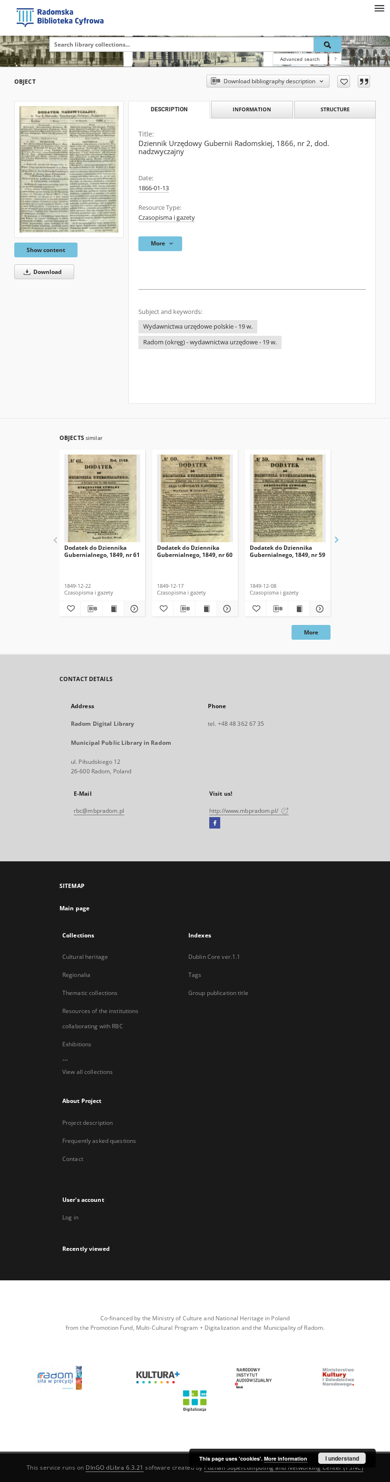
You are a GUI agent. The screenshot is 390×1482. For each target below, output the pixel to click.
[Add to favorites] (343, 81)
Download (47, 272)
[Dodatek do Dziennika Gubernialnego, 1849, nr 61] (102, 499)
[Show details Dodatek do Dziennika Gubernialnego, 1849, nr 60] (225, 609)
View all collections (87, 1072)
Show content (46, 250)
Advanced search (300, 59)
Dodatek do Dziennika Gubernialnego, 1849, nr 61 (102, 551)
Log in (70, 1217)
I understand (342, 1458)
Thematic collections (89, 993)
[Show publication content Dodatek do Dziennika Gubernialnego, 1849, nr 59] (298, 609)
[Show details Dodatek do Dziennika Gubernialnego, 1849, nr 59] (318, 609)
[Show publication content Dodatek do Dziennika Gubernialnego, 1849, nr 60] (205, 609)
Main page (74, 908)
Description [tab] (169, 109)
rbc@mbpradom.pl (99, 811)
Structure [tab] (335, 109)
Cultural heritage (85, 957)
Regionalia (76, 975)
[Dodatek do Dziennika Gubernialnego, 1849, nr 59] (287, 499)
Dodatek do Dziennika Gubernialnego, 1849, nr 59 (287, 551)
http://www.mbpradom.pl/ (244, 811)
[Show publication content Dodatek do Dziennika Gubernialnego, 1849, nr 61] (113, 609)
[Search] (327, 44)
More (311, 632)
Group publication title (218, 993)
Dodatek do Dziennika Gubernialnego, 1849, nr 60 (195, 551)
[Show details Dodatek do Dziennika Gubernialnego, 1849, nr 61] (133, 609)
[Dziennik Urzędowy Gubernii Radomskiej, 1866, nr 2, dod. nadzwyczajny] (69, 169)
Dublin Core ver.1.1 (214, 957)
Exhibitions (76, 1044)
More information (285, 1458)
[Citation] (364, 81)
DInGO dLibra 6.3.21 (115, 1467)
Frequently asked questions (99, 1141)
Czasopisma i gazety (166, 218)
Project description (87, 1123)
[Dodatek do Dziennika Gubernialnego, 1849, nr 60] (195, 499)
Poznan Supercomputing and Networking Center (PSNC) (283, 1467)
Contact (72, 1159)
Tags (194, 975)
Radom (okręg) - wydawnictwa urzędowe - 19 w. (210, 342)
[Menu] (379, 7)
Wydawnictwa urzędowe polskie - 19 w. (198, 326)
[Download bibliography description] (91, 609)
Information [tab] (252, 109)
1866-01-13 (153, 188)
